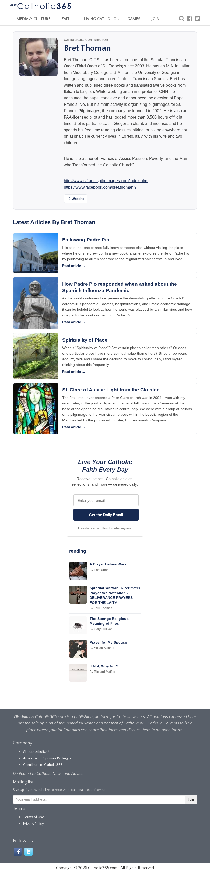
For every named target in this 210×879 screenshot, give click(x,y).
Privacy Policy (33, 824)
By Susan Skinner (102, 648)
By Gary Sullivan (101, 629)
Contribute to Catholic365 (42, 765)
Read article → (73, 266)
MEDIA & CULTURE (34, 19)
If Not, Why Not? (104, 666)
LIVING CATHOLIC (100, 19)
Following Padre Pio (85, 239)
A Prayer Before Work (108, 564)
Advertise (30, 758)
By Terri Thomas (101, 608)
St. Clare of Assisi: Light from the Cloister (110, 389)
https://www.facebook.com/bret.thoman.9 (100, 187)
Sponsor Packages (57, 758)
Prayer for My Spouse (108, 642)
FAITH (68, 19)
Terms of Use (33, 817)
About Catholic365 (37, 752)
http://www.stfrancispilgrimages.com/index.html (106, 181)
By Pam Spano (100, 570)
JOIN (156, 19)
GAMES (134, 19)
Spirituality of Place (85, 340)
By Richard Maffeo (102, 672)
